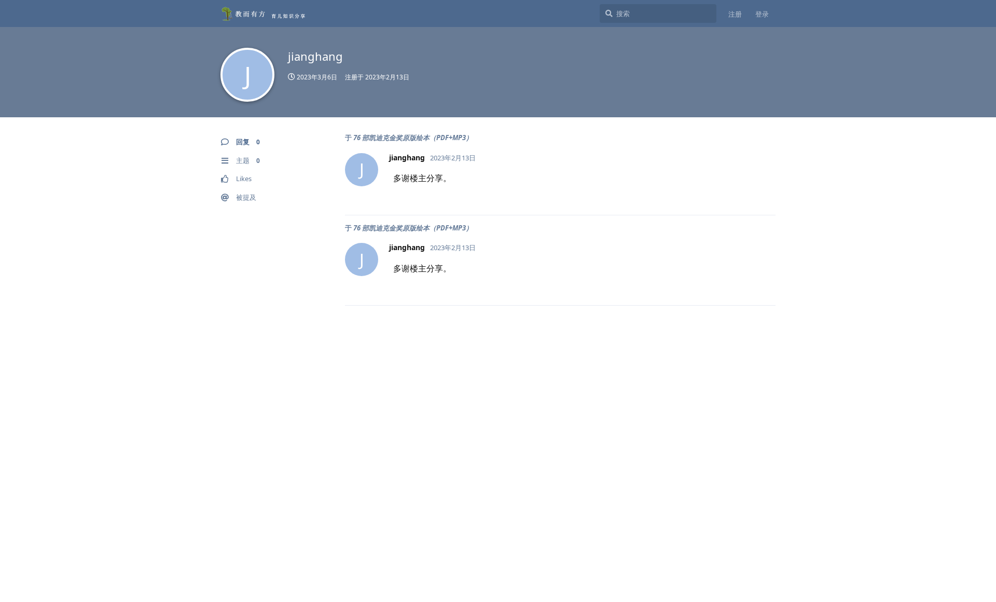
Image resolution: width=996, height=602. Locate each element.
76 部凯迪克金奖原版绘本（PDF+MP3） (413, 137)
